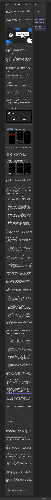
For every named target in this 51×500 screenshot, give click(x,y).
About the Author (43, 498)
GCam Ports (8, 1)
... (30, 493)
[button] (44, 1)
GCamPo (18, 86)
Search (36, 4)
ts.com (20, 86)
